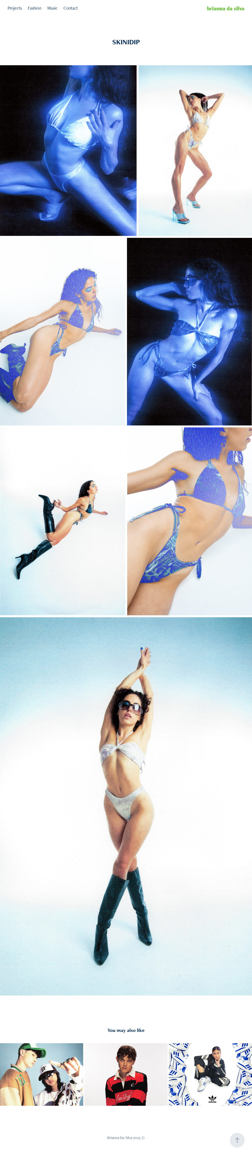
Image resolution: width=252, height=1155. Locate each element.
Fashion (34, 8)
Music (52, 8)
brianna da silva (225, 8)
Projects (15, 8)
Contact (70, 8)
